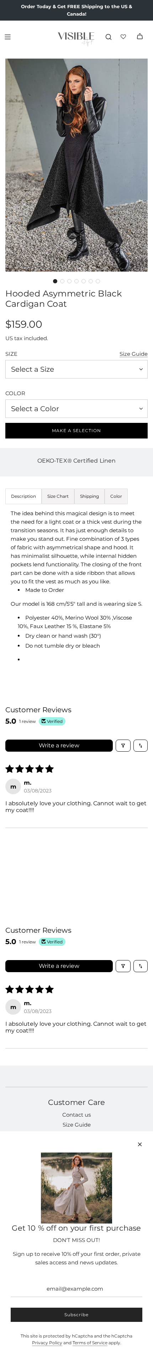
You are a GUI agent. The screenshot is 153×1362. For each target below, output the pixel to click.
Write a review (59, 745)
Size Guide (134, 353)
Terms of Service (90, 1342)
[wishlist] (124, 36)
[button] (55, 281)
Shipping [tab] (89, 496)
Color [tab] (116, 496)
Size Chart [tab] (58, 496)
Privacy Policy (47, 1342)
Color (15, 393)
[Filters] (123, 746)
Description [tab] (23, 496)
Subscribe (76, 1314)
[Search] (108, 36)
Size (11, 353)
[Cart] (140, 36)
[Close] (140, 1144)
